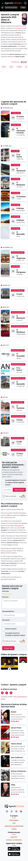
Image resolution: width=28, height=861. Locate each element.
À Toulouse (20, 407)
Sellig (13, 785)
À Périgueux (21, 271)
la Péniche (7, 517)
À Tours (19, 453)
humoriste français (21, 28)
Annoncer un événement (14, 840)
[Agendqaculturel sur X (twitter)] (7, 811)
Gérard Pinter (16, 728)
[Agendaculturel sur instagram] (16, 811)
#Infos (4, 66)
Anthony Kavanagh (6, 551)
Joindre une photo (10, 629)
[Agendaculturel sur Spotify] (21, 811)
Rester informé (19, 490)
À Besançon (20, 183)
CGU (14, 823)
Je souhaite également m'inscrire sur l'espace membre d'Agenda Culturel (15, 482)
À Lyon (19, 294)
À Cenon (20, 116)
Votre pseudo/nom (8, 611)
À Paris (19, 420)
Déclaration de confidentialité (14, 826)
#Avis (11, 66)
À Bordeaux (20, 331)
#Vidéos (19, 66)
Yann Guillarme (17, 757)
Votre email (6, 620)
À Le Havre (19, 155)
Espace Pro (14, 837)
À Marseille (20, 233)
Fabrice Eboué (16, 744)
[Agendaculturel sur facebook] (11, 811)
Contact (14, 829)
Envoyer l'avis (8, 648)
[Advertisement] (14, 84)
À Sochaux (21, 196)
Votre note (5, 591)
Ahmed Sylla (17, 525)
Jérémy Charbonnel (18, 771)
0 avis (25, 62)
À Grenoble (20, 355)
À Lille (19, 441)
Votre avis (5, 597)
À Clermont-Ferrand (20, 130)
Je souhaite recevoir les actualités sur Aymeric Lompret (15, 634)
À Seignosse (20, 257)
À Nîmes (20, 208)
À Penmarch (21, 169)
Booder (13, 712)
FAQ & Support (14, 820)
